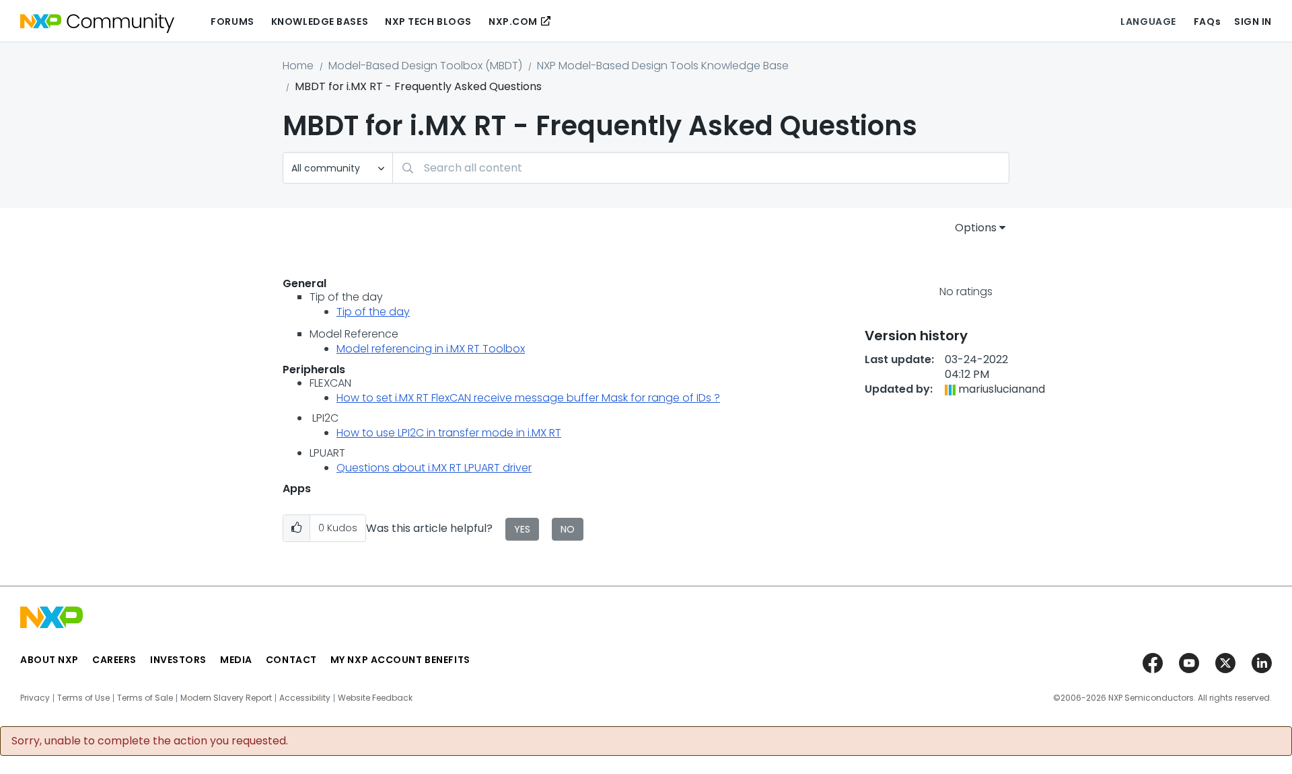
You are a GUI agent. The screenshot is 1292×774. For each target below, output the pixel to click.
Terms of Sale (145, 698)
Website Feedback (375, 698)
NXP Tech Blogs (428, 21)
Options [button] (976, 227)
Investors (178, 659)
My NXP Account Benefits (400, 659)
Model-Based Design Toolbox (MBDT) (425, 65)
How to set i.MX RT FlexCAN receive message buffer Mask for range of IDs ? (528, 397)
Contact (291, 659)
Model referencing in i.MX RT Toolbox (430, 348)
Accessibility (304, 698)
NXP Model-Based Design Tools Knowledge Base (663, 65)
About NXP (49, 659)
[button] (296, 528)
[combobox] (700, 168)
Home (298, 65)
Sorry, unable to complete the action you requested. (149, 741)
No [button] (568, 529)
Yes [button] (522, 529)
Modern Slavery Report (226, 698)
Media (236, 659)
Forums (232, 21)
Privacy (35, 698)
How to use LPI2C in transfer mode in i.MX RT (448, 432)
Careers (114, 659)
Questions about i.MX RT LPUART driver (434, 467)
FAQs (1207, 21)
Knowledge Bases (319, 21)
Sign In (1253, 21)
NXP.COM (513, 21)
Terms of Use (83, 698)
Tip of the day (373, 311)
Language (1148, 21)
